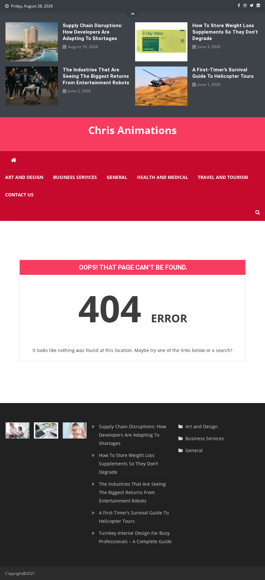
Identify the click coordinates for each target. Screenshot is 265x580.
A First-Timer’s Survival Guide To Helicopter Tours (223, 73)
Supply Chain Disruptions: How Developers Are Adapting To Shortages (92, 32)
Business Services (75, 177)
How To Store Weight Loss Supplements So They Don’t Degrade (225, 32)
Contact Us (19, 195)
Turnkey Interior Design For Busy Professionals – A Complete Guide (135, 537)
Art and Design (24, 177)
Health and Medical (162, 177)
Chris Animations (132, 130)
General (117, 177)
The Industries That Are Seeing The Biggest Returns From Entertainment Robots (96, 76)
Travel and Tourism (223, 177)
